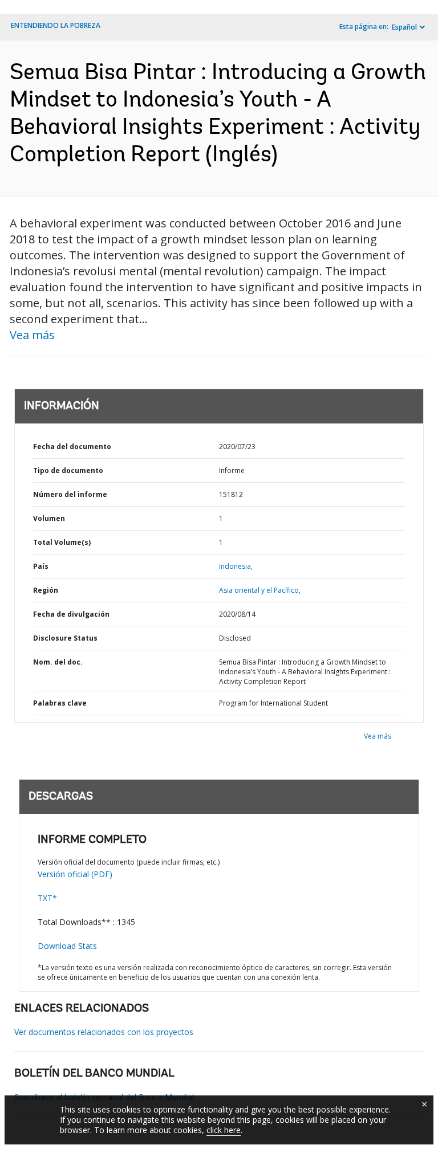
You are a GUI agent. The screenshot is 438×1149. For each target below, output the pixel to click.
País (40, 566)
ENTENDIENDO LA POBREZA (55, 25)
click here (223, 1129)
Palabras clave (60, 703)
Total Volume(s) (62, 542)
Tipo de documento (68, 470)
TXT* (47, 898)
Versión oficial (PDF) (75, 874)
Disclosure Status (65, 638)
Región (45, 590)
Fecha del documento (72, 446)
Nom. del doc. (58, 662)
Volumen (49, 518)
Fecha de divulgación (71, 614)
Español (404, 27)
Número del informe (70, 494)
